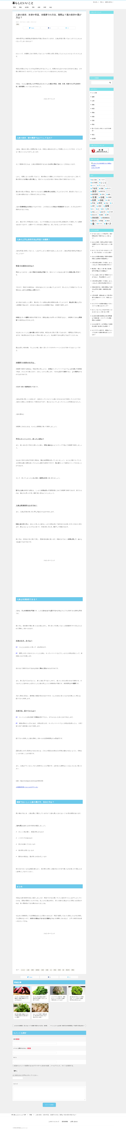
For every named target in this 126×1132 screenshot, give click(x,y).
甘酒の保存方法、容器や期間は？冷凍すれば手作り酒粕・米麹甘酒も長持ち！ (102, 289)
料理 (45, 7)
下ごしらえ (102, 185)
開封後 (108, 220)
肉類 (39, 7)
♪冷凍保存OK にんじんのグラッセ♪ (27, 787)
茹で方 (103, 212)
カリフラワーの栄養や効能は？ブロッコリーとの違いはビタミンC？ (102, 304)
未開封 (99, 206)
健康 (93, 96)
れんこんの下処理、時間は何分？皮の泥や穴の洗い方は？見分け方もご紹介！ (40, 1016)
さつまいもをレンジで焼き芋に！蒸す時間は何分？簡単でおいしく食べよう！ (102, 236)
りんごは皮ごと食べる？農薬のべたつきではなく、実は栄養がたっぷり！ (102, 276)
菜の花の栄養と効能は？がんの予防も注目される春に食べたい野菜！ (21, 1016)
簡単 (108, 209)
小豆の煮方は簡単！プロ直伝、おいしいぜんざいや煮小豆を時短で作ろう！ (102, 263)
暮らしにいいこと (23, 3)
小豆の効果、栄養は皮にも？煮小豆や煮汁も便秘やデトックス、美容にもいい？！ (102, 297)
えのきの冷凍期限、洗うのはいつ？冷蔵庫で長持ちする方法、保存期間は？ (31, 1025)
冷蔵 (47, 970)
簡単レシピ (95, 212)
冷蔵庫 (110, 197)
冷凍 (42, 970)
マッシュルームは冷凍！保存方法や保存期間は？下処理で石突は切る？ (67, 1025)
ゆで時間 (94, 182)
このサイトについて (53, 1121)
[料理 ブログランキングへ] (99, 151)
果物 (20, 7)
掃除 (93, 104)
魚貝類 (27, 7)
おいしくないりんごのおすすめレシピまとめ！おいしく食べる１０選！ (102, 311)
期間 (93, 206)
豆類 (33, 7)
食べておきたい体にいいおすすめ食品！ (101, 129)
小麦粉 (108, 200)
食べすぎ (100, 223)
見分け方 (94, 215)
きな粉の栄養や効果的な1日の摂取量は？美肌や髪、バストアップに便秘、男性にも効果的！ (102, 318)
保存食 (37, 970)
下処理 (94, 188)
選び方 (67, 970)
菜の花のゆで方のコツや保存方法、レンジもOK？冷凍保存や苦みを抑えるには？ (77, 998)
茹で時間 (111, 211)
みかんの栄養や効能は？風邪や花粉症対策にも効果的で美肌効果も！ (102, 257)
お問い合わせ (74, 1121)
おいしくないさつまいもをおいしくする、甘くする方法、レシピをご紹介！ (102, 251)
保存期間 (95, 194)
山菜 (93, 100)
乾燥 (102, 188)
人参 (28, 970)
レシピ (23, 970)
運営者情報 (65, 1121)
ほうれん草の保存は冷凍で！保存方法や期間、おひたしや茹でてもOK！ (40, 998)
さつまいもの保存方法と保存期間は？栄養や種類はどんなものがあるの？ (21, 998)
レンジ (93, 185)
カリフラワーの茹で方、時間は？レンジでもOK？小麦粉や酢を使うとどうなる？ (58, 998)
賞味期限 (95, 218)
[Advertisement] (49, 112)
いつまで (103, 179)
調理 (108, 214)
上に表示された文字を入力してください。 (25, 1075)
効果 (94, 200)
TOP (20, 1114)
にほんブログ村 (95, 167)
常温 (55, 970)
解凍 (102, 215)
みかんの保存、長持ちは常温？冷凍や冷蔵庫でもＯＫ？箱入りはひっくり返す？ (102, 244)
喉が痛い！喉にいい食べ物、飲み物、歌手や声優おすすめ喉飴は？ (102, 269)
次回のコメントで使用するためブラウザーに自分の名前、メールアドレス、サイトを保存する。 (44, 1065)
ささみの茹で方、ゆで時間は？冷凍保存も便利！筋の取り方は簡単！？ (102, 325)
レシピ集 (94, 92)
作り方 (109, 188)
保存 (32, 970)
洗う (93, 209)
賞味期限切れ (106, 218)
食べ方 (108, 224)
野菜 (14, 7)
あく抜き (94, 179)
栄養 (107, 206)
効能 (101, 200)
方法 (107, 203)
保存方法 (102, 191)
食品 (50, 7)
